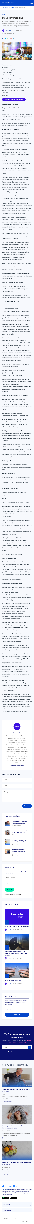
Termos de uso (11, 1221)
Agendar (17, 1014)
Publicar (27, 806)
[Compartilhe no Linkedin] (13, 39)
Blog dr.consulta (6, 7)
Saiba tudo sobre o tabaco (13, 980)
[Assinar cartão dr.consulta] (14, 99)
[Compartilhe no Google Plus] (10, 39)
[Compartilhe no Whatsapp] (8, 39)
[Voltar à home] (9, 1186)
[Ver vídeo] (17, 917)
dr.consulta (8, 30)
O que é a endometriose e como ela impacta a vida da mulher (19, 851)
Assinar (9, 889)
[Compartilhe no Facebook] (2, 39)
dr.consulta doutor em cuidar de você (17, 926)
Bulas (12, 7)
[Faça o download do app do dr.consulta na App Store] (13, 1198)
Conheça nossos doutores (17, 765)
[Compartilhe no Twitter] (5, 39)
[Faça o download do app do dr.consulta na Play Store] (5, 1198)
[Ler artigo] (7, 823)
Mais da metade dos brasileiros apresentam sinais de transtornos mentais (16, 953)
